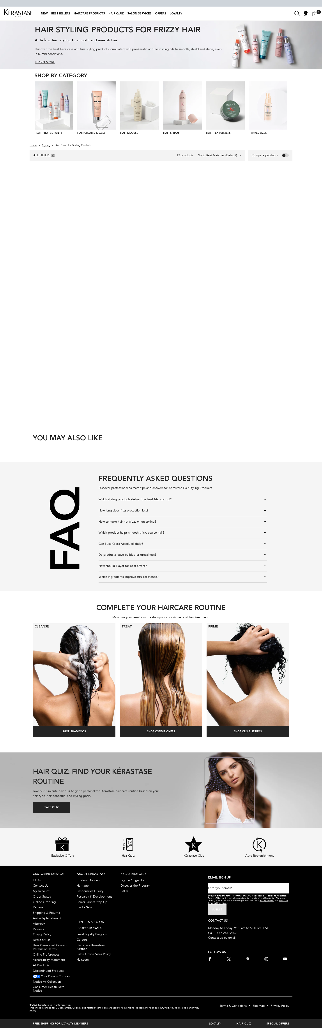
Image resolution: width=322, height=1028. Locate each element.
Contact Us (40, 886)
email (231, 938)
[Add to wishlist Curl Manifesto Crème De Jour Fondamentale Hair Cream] (85, 299)
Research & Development (94, 896)
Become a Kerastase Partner (91, 947)
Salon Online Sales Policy (94, 954)
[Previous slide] (36, 109)
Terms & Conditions (233, 1006)
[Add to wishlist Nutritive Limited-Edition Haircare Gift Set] (151, 299)
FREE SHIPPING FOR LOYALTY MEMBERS (60, 1024)
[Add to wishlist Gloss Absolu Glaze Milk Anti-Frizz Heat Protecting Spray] (85, 180)
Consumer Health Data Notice (48, 989)
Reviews (38, 929)
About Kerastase (91, 874)
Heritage (83, 886)
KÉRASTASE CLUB (133, 874)
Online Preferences (46, 954)
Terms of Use (42, 940)
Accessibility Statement (49, 960)
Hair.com (83, 960)
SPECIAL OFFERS (277, 1024)
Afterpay (39, 924)
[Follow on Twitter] (229, 959)
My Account (41, 891)
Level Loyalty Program (92, 934)
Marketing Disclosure (275, 898)
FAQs (37, 880)
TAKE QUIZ (51, 807)
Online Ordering (44, 902)
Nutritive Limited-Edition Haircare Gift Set (122, 363)
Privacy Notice (267, 900)
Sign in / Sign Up (132, 880)
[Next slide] (286, 109)
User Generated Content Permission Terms (50, 947)
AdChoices (176, 1007)
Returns (38, 907)
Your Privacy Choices (55, 976)
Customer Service (48, 874)
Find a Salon (85, 907)
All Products (41, 965)
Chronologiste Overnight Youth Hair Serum (189, 245)
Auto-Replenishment (47, 918)
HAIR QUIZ (243, 1024)
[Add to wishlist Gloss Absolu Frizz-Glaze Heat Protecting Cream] (151, 180)
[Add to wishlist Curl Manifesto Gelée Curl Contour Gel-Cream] (284, 181)
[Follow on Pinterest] (247, 959)
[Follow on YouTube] (285, 959)
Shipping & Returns (46, 913)
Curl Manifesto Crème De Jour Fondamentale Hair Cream (60, 363)
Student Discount (89, 880)
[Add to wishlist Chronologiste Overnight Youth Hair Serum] (218, 180)
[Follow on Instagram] (266, 959)
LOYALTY (215, 1024)
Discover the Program (135, 886)
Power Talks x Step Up (92, 902)
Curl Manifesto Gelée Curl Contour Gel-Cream (256, 245)
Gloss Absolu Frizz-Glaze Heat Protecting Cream (127, 245)
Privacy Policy (42, 934)
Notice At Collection (47, 982)
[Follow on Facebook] (210, 959)
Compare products (264, 155)
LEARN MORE (45, 62)
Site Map (259, 1006)
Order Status (42, 896)
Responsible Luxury (90, 891)
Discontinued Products (48, 971)
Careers (82, 940)
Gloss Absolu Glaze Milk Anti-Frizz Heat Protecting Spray (60, 245)
